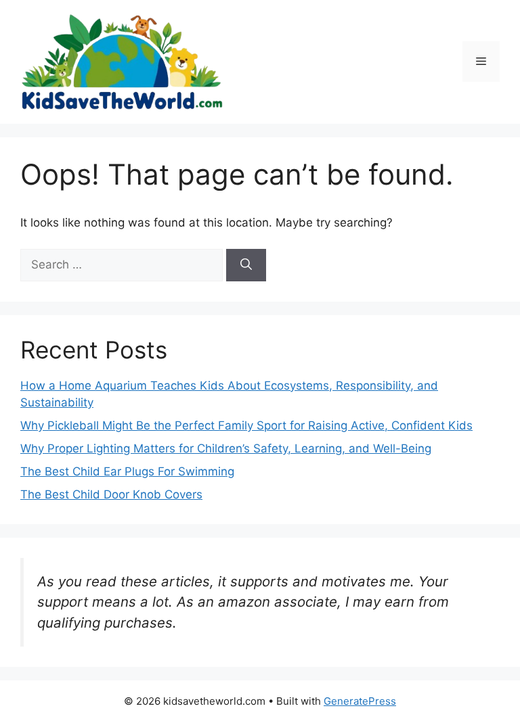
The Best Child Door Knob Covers (111, 494)
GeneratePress (360, 701)
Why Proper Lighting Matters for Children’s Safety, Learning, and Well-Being (225, 448)
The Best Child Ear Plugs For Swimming (127, 471)
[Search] (246, 265)
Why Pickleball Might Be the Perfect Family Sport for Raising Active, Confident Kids (246, 425)
